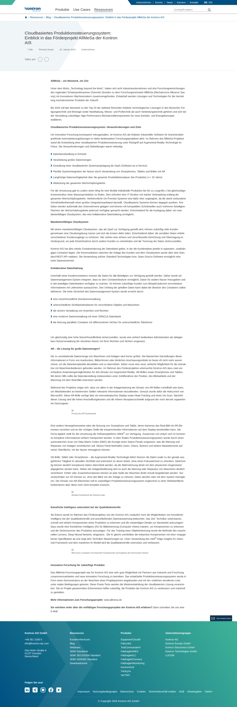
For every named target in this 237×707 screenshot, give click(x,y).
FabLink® (126, 643)
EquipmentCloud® (131, 639)
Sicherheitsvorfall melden (162, 691)
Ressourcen (103, 9)
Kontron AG (171, 639)
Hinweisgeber (194, 691)
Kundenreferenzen (80, 639)
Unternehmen (143, 2)
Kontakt (194, 2)
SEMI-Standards (79, 651)
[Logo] (36, 9)
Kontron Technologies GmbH (181, 651)
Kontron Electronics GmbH (180, 647)
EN (210, 2)
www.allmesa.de (113, 599)
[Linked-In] (46, 59)
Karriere (181, 2)
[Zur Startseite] (26, 17)
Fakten (208, 691)
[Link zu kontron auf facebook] (50, 689)
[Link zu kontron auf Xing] (35, 689)
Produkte (62, 9)
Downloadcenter (79, 663)
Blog (48, 17)
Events (159, 2)
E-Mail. (55, 611)
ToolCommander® (131, 647)
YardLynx (126, 671)
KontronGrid (127, 667)
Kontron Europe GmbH (178, 643)
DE (205, 2)
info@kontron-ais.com (37, 643)
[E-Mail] (40, 59)
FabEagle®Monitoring (132, 663)
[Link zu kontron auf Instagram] (42, 689)
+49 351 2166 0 (33, 639)
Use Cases (81, 9)
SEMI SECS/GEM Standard (85, 655)
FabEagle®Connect (131, 659)
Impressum (84, 691)
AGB (181, 691)
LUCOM (169, 655)
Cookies (141, 691)
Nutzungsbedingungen (105, 691)
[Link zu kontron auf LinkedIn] (27, 689)
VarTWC (125, 675)
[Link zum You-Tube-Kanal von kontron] (58, 689)
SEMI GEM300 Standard (83, 659)
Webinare (75, 647)
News (170, 2)
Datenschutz (127, 691)
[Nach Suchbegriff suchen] (209, 10)
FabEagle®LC (128, 655)
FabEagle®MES (129, 651)
